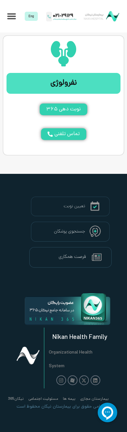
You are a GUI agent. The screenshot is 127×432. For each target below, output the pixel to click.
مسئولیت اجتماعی (43, 399)
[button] (12, 16)
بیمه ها (69, 399)
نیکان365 (16, 399)
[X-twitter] (84, 380)
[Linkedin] (95, 380)
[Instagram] (61, 380)
